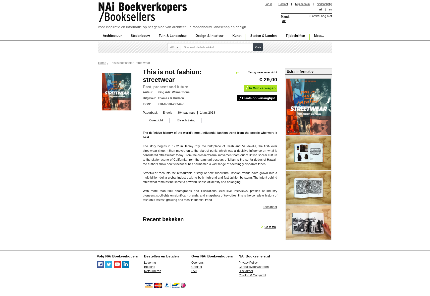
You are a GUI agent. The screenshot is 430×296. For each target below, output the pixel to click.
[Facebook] (100, 266)
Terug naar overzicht (262, 72)
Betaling (149, 267)
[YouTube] (117, 266)
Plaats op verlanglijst (258, 98)
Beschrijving (186, 120)
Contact (283, 3)
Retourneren (152, 271)
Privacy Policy (248, 262)
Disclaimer (246, 271)
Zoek (258, 47)
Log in (268, 3)
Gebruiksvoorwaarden (254, 267)
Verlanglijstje (324, 3)
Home (102, 62)
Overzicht (156, 120)
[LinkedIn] (125, 266)
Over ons (197, 262)
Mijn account (302, 3)
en (330, 9)
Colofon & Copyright (252, 275)
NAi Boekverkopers (143, 12)
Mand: (285, 16)
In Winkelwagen (262, 88)
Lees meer (270, 207)
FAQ (194, 271)
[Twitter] (108, 266)
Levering (150, 262)
